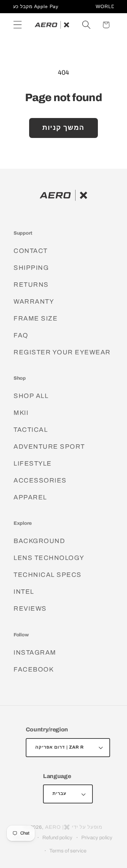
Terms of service (67, 850)
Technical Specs (48, 574)
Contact (31, 250)
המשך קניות (63, 127)
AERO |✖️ (57, 827)
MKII (21, 412)
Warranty (34, 301)
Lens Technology (49, 557)
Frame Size (36, 318)
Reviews (30, 608)
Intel (24, 591)
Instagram (35, 652)
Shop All (31, 395)
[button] (17, 24)
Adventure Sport (49, 446)
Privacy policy (96, 837)
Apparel (30, 497)
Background (39, 540)
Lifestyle (33, 463)
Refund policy (57, 837)
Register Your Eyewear (62, 352)
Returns (31, 284)
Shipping (31, 267)
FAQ (21, 335)
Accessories (40, 480)
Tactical (31, 429)
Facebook (34, 669)
